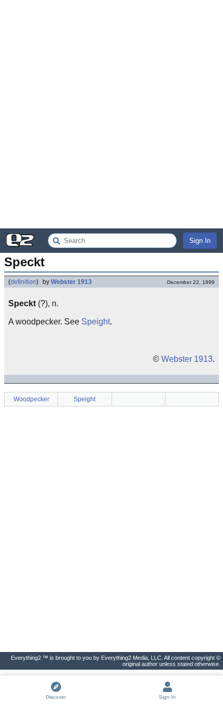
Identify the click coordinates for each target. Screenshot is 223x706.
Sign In (200, 241)
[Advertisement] (111, 114)
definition (23, 282)
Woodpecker (31, 399)
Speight (95, 321)
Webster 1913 (71, 282)
